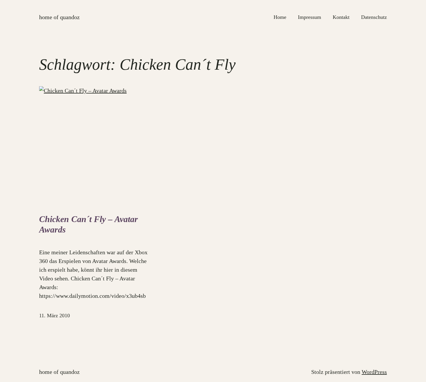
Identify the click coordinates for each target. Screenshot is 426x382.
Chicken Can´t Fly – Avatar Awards (88, 224)
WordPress (374, 372)
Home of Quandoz (59, 17)
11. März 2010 (54, 315)
